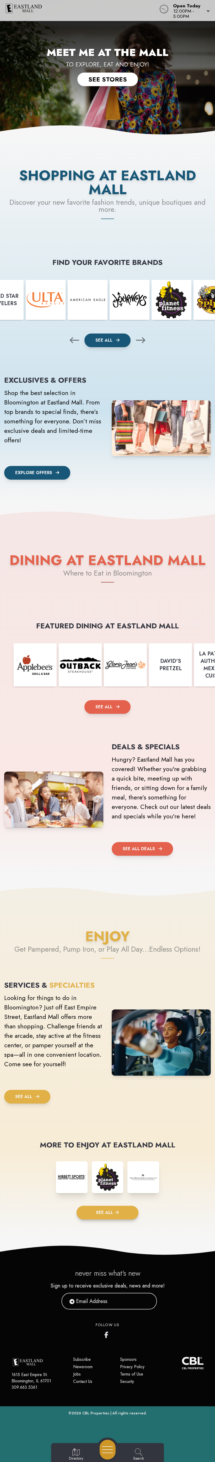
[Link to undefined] (45, 300)
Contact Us (82, 1381)
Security (127, 1381)
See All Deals (139, 849)
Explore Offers (33, 473)
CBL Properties (95, 1413)
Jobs (77, 1374)
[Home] (81, 10)
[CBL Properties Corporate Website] (181, 1363)
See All (104, 340)
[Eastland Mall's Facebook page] (107, 1334)
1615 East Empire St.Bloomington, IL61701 (31, 1378)
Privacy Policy (132, 1367)
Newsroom (83, 1367)
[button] (190, 10)
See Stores (107, 79)
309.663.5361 (24, 1387)
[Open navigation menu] (107, 1449)
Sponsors (128, 1359)
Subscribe (82, 1359)
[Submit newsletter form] (146, 1301)
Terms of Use (131, 1374)
